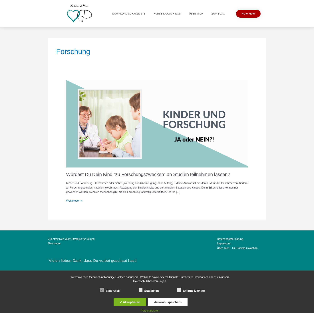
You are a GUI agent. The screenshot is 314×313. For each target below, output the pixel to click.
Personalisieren (150, 310)
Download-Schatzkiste (128, 13)
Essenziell (113, 290)
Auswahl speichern (168, 302)
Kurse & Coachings (167, 13)
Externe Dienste (194, 290)
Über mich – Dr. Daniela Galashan (237, 247)
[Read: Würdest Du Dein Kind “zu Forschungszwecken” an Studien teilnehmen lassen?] (157, 123)
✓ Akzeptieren (130, 302)
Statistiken (151, 290)
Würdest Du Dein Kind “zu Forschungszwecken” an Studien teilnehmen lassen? (148, 174)
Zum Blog (218, 13)
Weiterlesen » (74, 200)
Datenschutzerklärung (230, 238)
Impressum (224, 243)
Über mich (196, 13)
